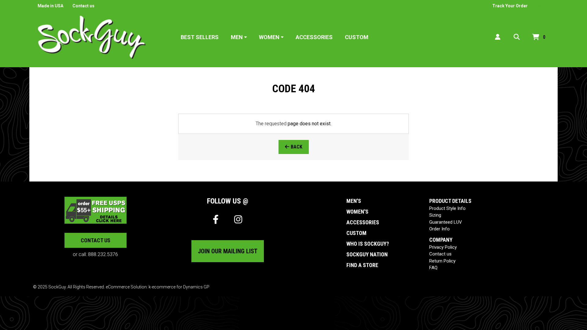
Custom (356, 37)
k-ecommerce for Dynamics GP (179, 286)
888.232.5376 (103, 254)
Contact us (83, 5)
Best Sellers (200, 37)
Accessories (314, 37)
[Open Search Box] (516, 37)
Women (269, 37)
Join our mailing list (227, 251)
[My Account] (497, 37)
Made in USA (50, 5)
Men (237, 37)
